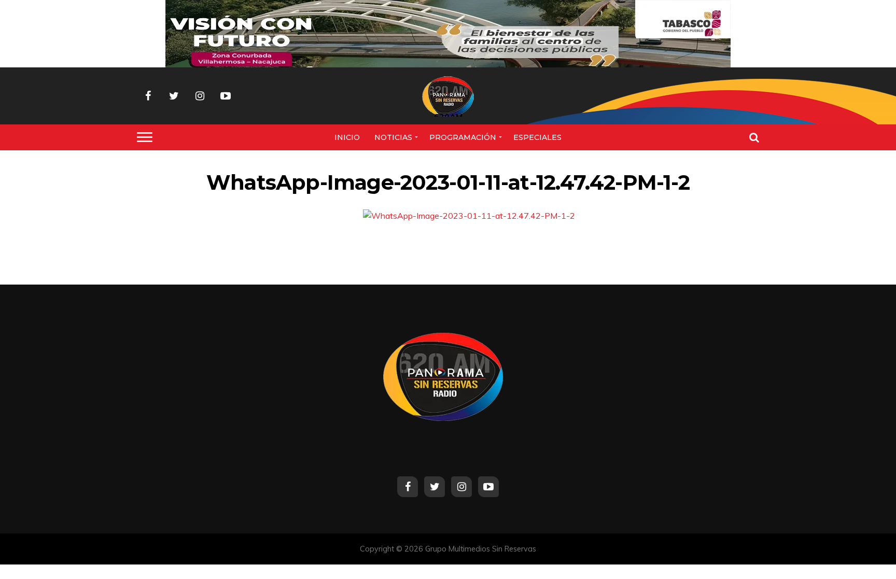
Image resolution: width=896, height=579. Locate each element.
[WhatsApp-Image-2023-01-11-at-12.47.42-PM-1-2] (469, 215)
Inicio (347, 137)
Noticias (393, 137)
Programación (462, 137)
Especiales (537, 137)
